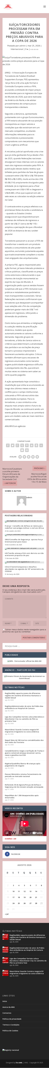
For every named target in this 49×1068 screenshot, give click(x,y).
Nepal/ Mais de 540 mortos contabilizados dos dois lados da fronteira (24, 741)
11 (19, 891)
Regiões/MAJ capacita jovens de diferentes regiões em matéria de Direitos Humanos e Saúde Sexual (23, 695)
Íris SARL (19, 1063)
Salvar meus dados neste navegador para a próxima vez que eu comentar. (24, 630)
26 (24, 903)
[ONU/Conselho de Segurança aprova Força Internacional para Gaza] (24, 535)
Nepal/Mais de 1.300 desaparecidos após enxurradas (22, 796)
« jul (6, 914)
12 (24, 891)
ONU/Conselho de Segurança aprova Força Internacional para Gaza (24, 540)
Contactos (6, 1013)
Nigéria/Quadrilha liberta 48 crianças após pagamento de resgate (22, 764)
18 (19, 897)
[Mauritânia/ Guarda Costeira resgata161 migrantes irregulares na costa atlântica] (5, 973)
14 (36, 891)
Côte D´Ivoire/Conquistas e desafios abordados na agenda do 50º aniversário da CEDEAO (24, 569)
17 (13, 897)
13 (30, 891)
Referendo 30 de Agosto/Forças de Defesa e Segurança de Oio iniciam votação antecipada (24, 786)
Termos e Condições (10, 1025)
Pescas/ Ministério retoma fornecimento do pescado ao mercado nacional (23, 775)
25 (19, 903)
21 (36, 897)
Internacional (17, 49)
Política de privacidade (11, 1019)
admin (22, 45)
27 (30, 903)
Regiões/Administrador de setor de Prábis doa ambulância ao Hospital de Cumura (24, 707)
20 (30, 897)
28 (36, 903)
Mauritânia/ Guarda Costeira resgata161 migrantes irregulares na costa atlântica (22, 730)
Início (4, 1001)
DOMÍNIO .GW (10, 839)
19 (24, 897)
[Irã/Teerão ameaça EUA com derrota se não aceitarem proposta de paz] (24, 549)
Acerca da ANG (8, 1007)
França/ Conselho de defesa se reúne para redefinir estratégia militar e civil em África (24, 527)
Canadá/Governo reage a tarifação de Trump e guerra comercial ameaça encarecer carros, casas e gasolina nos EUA (24, 753)
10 (13, 891)
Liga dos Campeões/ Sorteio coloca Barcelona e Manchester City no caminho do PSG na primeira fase (24, 719)
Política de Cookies (10, 1030)
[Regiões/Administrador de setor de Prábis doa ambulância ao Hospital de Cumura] (5, 950)
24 (13, 903)
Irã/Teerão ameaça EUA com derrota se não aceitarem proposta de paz (24, 554)
